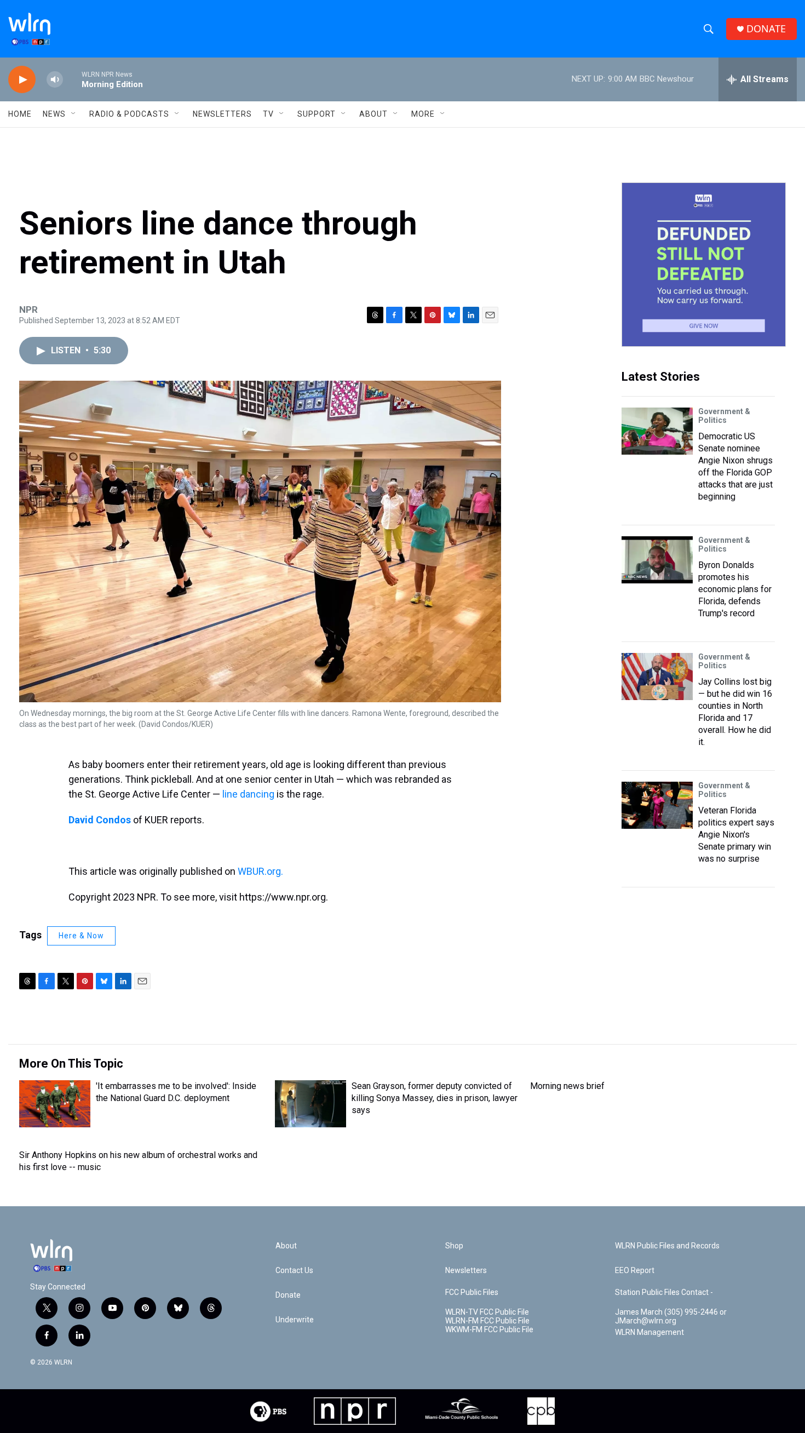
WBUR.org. (260, 871)
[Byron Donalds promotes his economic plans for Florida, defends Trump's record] (657, 559)
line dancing (248, 794)
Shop (454, 1246)
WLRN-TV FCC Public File (487, 1312)
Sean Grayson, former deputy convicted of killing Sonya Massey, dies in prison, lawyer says (435, 1098)
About (373, 114)
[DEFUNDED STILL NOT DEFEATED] (703, 264)
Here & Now (81, 935)
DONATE (766, 29)
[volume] (54, 79)
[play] (22, 79)
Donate (288, 1295)
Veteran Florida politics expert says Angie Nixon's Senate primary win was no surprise (736, 834)
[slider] (72, 79)
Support (316, 114)
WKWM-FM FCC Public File (489, 1330)
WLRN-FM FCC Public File (487, 1321)
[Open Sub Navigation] (74, 114)
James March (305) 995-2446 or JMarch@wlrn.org (671, 1316)
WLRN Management (649, 1332)
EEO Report (634, 1270)
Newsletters (222, 114)
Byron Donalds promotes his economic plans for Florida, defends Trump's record (735, 589)
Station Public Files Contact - (664, 1292)
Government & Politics (724, 416)
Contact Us (294, 1270)
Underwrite (294, 1320)
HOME (20, 114)
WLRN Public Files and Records (667, 1246)
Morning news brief (567, 1086)
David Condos (99, 820)
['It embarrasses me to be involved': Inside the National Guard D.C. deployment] (54, 1103)
